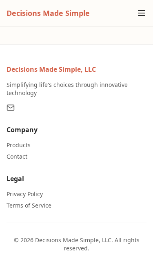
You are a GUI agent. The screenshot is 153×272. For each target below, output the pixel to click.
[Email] (11, 108)
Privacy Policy (25, 194)
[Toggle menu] (141, 13)
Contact (17, 156)
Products (19, 145)
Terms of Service (29, 205)
